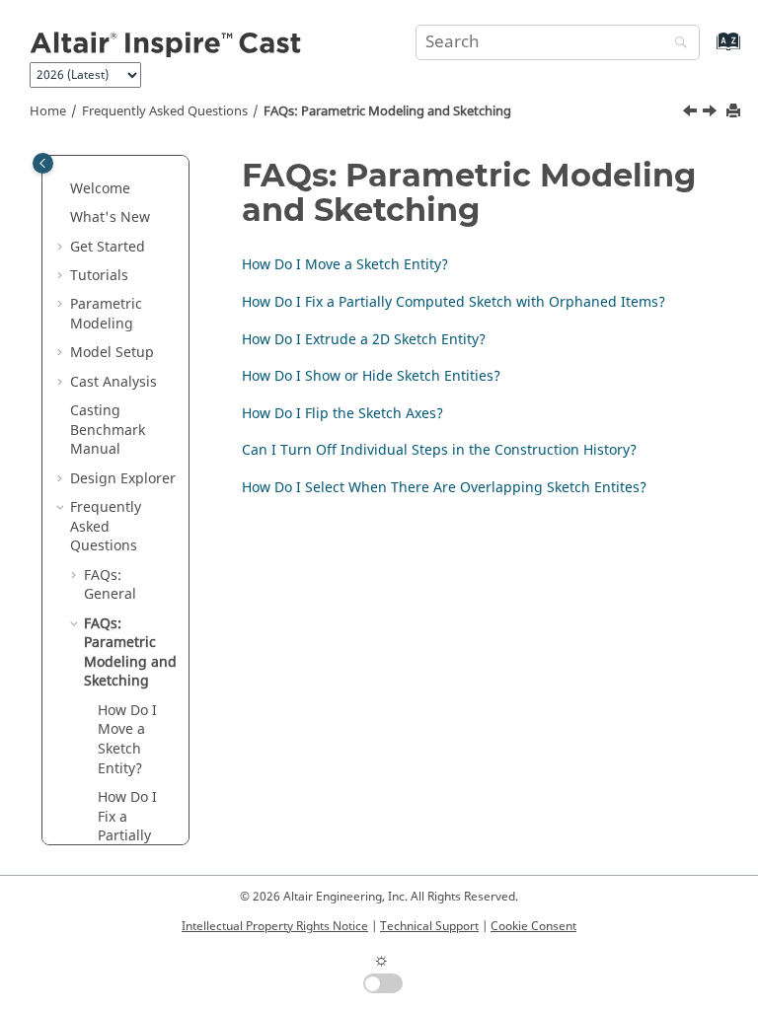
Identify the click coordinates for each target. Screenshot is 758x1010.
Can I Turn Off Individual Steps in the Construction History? (439, 450)
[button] (62, 189)
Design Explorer (123, 479)
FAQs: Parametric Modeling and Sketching (387, 111)
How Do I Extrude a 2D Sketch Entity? (364, 339)
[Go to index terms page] (707, 50)
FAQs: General (110, 585)
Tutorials (99, 275)
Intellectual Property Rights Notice (275, 926)
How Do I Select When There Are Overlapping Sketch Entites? (444, 487)
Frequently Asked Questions (165, 111)
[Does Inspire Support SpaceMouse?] (692, 113)
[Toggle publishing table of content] (43, 163)
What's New (110, 217)
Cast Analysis (113, 382)
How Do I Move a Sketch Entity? (127, 739)
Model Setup (112, 352)
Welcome (100, 189)
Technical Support (429, 926)
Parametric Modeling (106, 314)
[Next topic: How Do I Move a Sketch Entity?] (712, 113)
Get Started (107, 247)
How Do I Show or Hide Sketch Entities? (371, 376)
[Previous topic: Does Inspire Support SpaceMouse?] (692, 113)
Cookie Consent (533, 926)
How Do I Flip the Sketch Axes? (342, 413)
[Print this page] (735, 112)
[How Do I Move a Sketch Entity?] (712, 113)
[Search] (676, 44)
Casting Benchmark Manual (107, 430)
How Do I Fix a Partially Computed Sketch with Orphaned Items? (453, 302)
